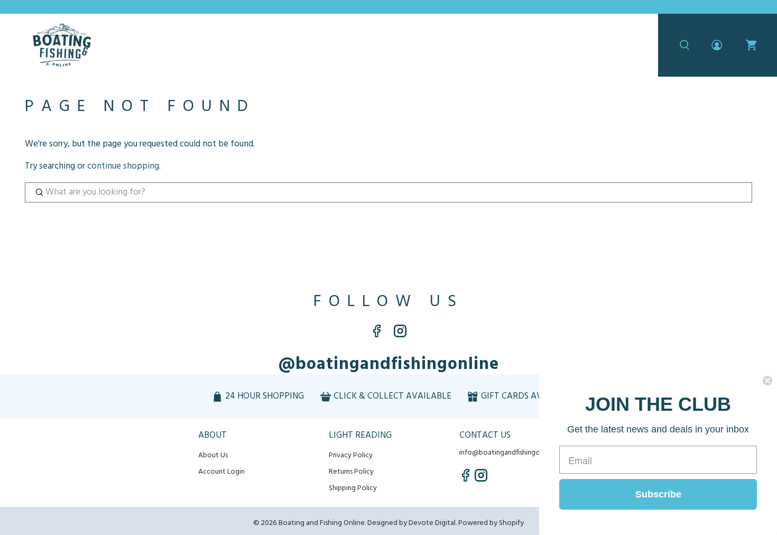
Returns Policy (351, 472)
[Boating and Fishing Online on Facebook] (377, 335)
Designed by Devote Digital (411, 523)
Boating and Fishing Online (322, 523)
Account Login (221, 472)
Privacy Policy (351, 455)
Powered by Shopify (491, 523)
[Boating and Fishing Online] (62, 45)
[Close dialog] (767, 380)
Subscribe (658, 494)
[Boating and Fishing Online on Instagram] (400, 335)
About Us (213, 455)
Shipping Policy (353, 488)
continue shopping (123, 166)
